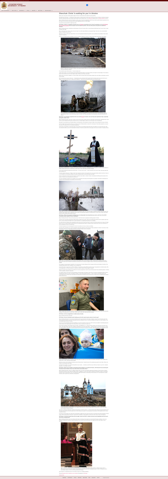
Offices (28, 10)
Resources (94, 477)
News (89, 477)
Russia (82, 116)
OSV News (85, 473)
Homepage (64, 477)
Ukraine (81, 24)
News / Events (14, 10)
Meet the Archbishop (5, 10)
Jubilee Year (91, 18)
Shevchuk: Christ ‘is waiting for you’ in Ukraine (70, 473)
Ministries (33, 10)
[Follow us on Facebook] (87, 5)
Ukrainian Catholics (101, 18)
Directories (40, 10)
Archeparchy (21, 10)
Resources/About (48, 10)
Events (98, 477)
